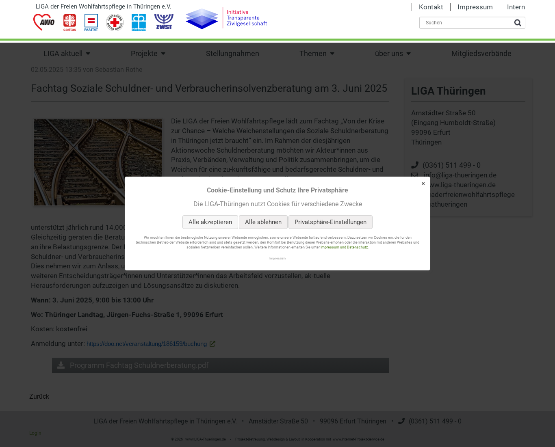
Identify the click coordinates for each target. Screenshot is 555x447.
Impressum (277, 258)
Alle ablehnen (263, 222)
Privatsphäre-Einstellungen (330, 222)
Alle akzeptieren (210, 222)
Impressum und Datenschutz (344, 248)
